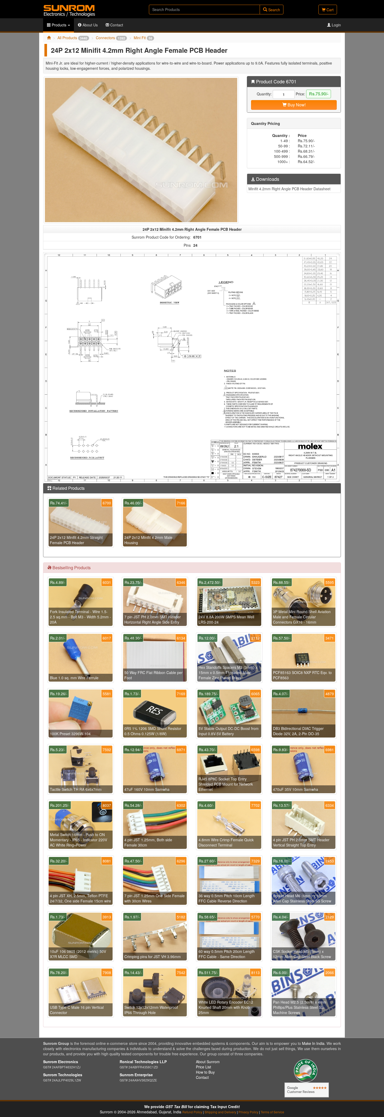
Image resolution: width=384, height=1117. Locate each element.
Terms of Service (272, 1112)
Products (59, 24)
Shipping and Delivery (220, 1112)
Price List (203, 1066)
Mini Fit (143, 37)
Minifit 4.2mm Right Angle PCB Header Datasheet (289, 188)
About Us (90, 24)
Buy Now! (296, 105)
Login (336, 24)
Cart (329, 9)
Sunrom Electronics (60, 1061)
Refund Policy (192, 1112)
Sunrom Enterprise (136, 1074)
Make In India (313, 1043)
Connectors (110, 37)
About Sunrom (208, 1061)
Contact (116, 24)
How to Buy (205, 1072)
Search (273, 9)
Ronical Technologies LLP (143, 1061)
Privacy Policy (248, 1112)
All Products (72, 37)
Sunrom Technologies (62, 1074)
